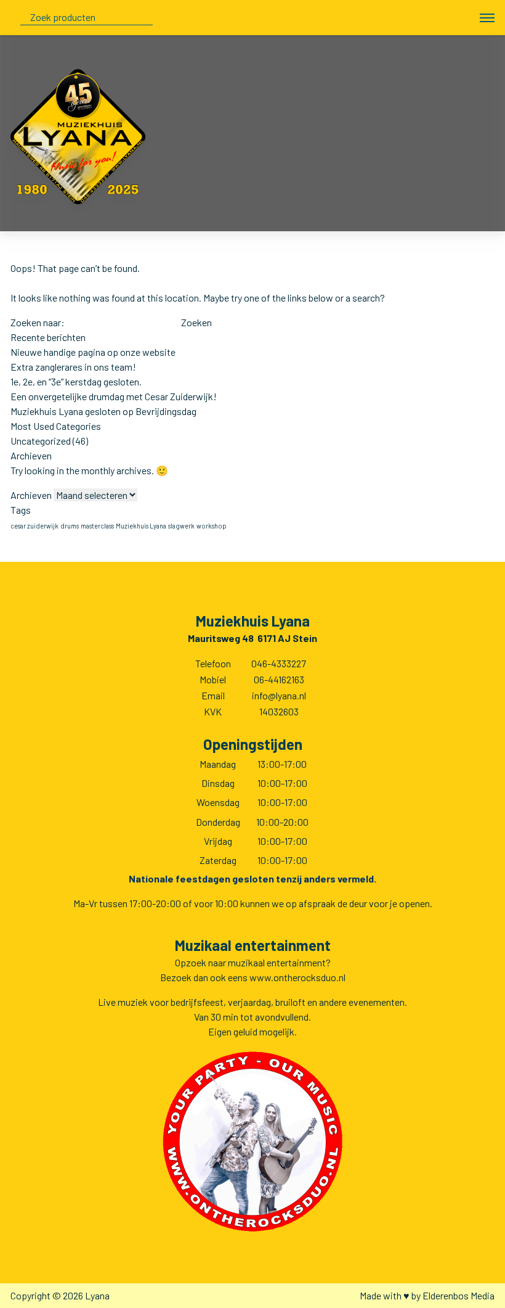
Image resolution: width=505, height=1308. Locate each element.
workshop (211, 526)
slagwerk (181, 526)
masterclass (97, 526)
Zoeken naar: (37, 322)
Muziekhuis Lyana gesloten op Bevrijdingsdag (103, 411)
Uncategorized (40, 440)
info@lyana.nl (279, 695)
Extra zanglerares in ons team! (73, 366)
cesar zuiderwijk (34, 526)
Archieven (31, 495)
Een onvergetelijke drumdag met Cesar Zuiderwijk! (113, 396)
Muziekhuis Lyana (141, 526)
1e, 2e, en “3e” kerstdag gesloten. (76, 381)
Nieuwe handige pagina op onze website (93, 352)
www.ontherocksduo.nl (297, 977)
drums (69, 526)
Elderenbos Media (458, 1295)
